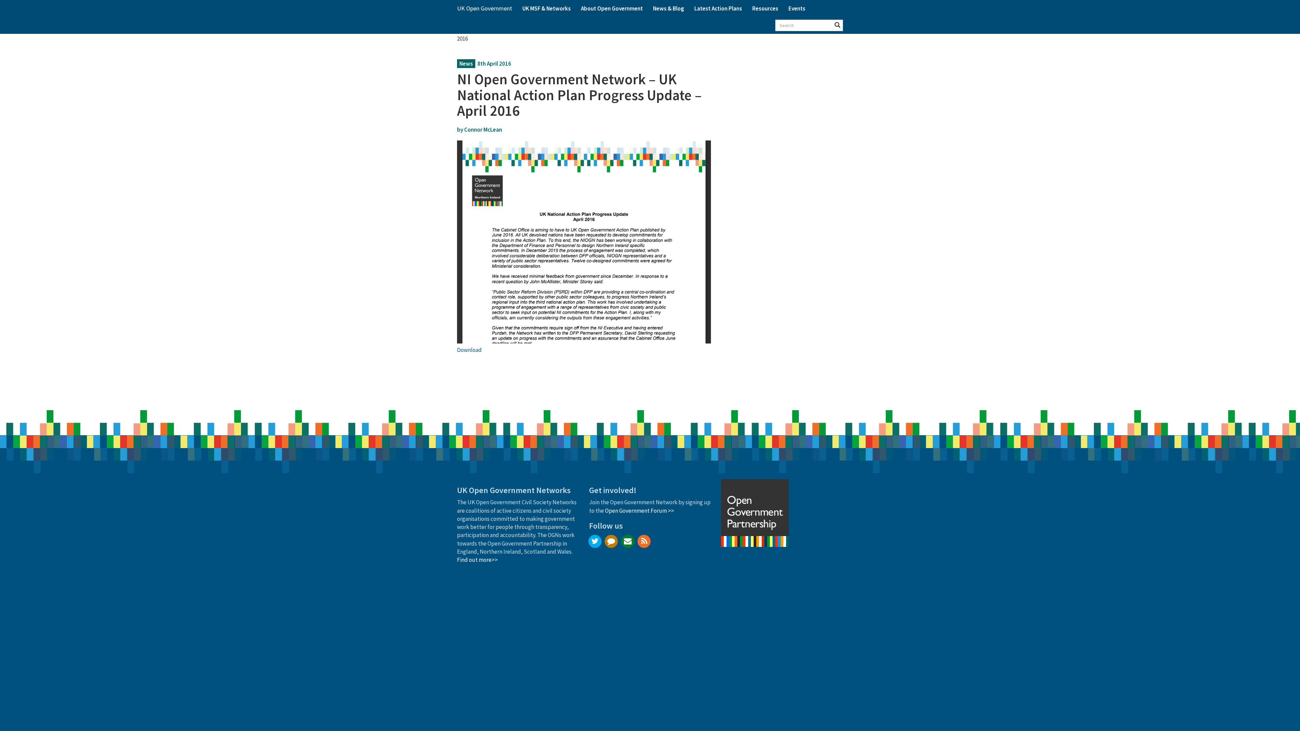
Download (469, 350)
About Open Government (612, 8)
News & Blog (668, 8)
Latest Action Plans (718, 8)
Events (796, 8)
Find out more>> (477, 559)
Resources (765, 8)
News (466, 63)
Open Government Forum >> (639, 510)
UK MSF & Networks (546, 8)
